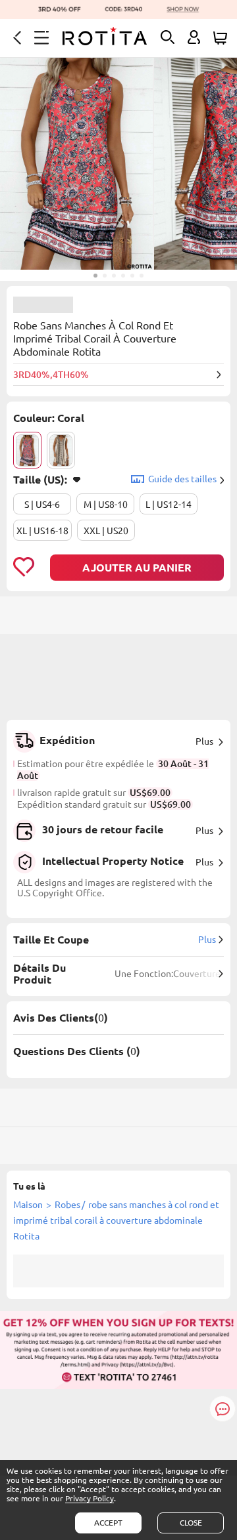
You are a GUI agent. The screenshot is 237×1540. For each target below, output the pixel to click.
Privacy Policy (89, 1498)
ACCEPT (108, 1522)
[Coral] (27, 450)
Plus (204, 741)
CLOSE (191, 1522)
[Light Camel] (61, 450)
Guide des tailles (182, 479)
